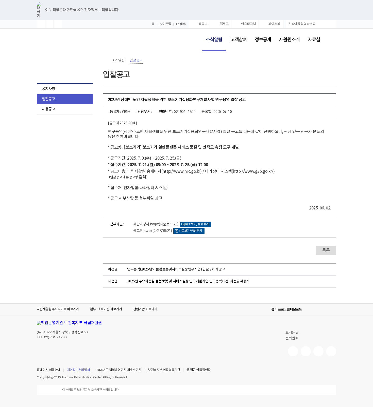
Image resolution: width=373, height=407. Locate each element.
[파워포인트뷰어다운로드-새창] (317, 309)
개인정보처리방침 (78, 370)
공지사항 (48, 89)
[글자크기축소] (58, 24)
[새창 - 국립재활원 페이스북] (331, 351)
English (181, 24)
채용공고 (48, 109)
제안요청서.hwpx (155, 224)
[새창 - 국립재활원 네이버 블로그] (306, 351)
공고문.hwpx (152, 231)
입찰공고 (48, 99)
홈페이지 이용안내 (48, 370)
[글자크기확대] (41, 24)
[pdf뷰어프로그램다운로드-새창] (325, 309)
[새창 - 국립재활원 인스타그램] (318, 351)
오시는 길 (292, 333)
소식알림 (212, 36)
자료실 (314, 40)
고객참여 (238, 40)
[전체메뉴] (332, 40)
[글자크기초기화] (49, 24)
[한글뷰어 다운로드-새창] (309, 309)
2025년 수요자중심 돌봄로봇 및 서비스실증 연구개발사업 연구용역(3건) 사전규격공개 (188, 281)
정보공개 (263, 40)
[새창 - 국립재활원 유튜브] (293, 351)
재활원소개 (289, 40)
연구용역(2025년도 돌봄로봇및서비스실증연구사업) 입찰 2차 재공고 (176, 269)
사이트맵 (165, 24)
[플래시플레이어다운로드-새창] (333, 309)
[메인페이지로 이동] (53, 40)
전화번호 (291, 338)
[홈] (105, 60)
